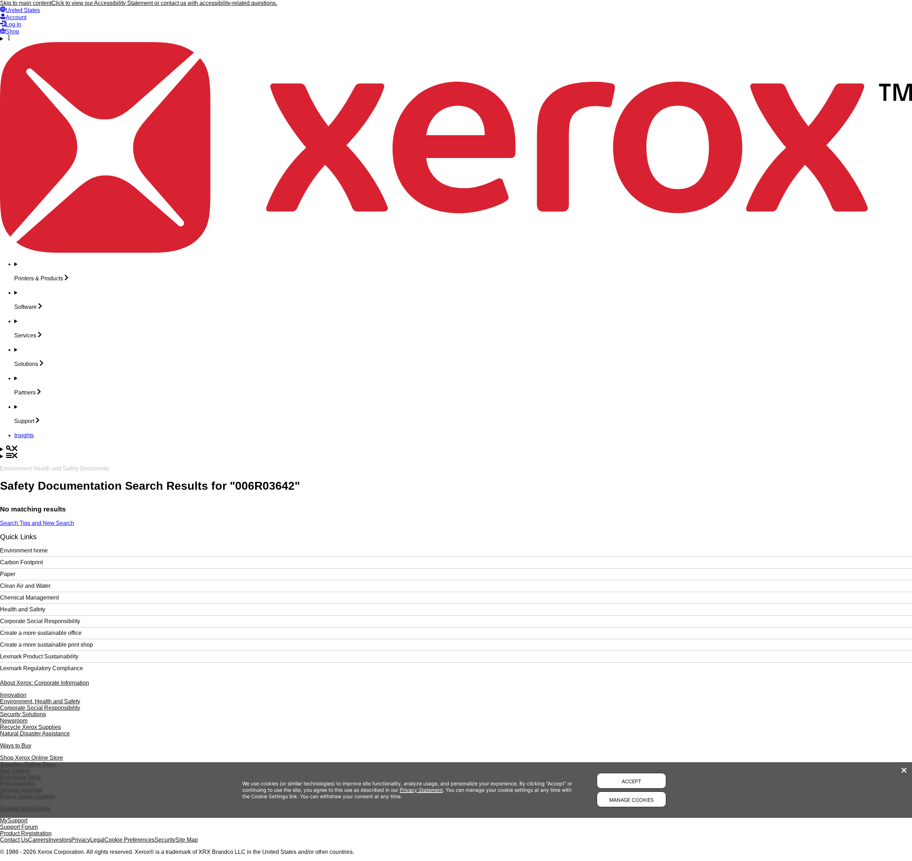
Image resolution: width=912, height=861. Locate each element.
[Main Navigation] (456, 456)
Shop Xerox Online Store (31, 758)
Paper (7, 574)
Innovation (13, 695)
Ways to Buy (15, 746)
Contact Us (14, 840)
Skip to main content (25, 3)
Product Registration (26, 833)
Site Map (186, 840)
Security (165, 840)
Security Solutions (23, 714)
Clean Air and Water (25, 586)
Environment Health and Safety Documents (54, 468)
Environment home (24, 550)
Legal (97, 840)
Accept (631, 781)
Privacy (80, 840)
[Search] (456, 449)
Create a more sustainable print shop (46, 645)
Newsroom (13, 721)
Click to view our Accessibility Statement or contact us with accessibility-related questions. (164, 3)
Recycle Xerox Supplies (30, 727)
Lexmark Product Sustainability (39, 656)
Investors (59, 840)
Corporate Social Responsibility (40, 621)
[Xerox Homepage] (456, 251)
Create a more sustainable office (41, 633)
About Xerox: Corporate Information (44, 683)
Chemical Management (29, 598)
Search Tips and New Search (37, 523)
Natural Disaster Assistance (35, 733)
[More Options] (456, 38)
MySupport (13, 820)
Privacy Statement (421, 790)
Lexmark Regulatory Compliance (41, 668)
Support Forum (19, 827)
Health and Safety (22, 609)
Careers (38, 840)
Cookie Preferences (129, 840)
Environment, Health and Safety (40, 701)
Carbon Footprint (21, 562)
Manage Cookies (631, 800)
